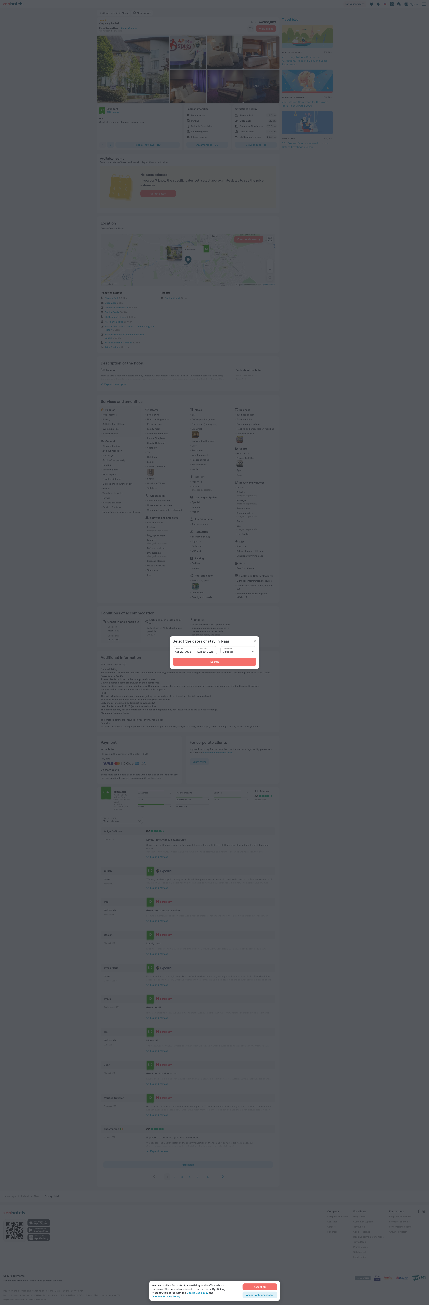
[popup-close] (254, 641)
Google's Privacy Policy (166, 1296)
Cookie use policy (197, 1292)
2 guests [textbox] (228, 651)
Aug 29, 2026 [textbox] (183, 651)
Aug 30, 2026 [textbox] (205, 651)
